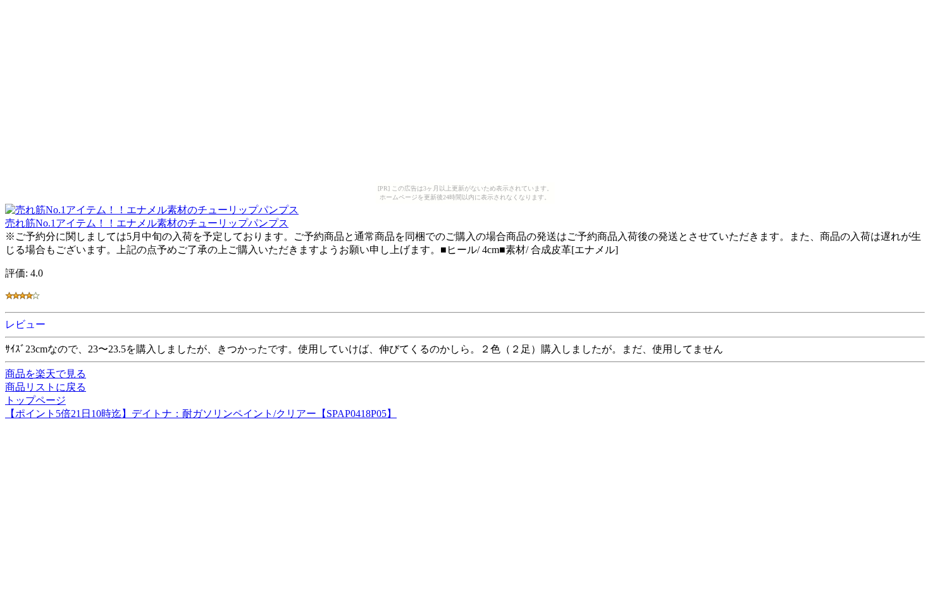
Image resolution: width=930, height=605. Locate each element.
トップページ (35, 400)
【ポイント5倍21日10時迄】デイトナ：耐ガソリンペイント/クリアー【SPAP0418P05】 (201, 413)
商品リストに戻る (45, 387)
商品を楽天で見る (45, 373)
